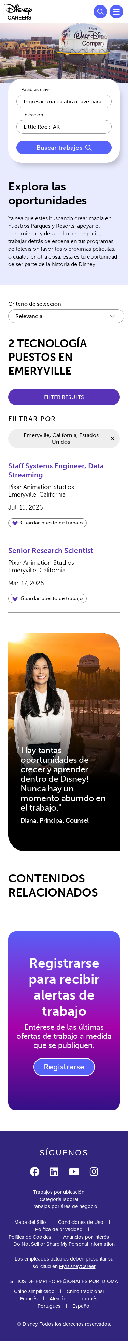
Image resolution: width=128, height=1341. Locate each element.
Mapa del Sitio (30, 1222)
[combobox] (64, 127)
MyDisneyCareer (77, 1266)
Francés (29, 1298)
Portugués (49, 1306)
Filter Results (64, 397)
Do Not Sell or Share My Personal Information (64, 1244)
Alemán (57, 1298)
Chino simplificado (34, 1291)
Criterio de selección (34, 304)
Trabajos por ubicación (58, 1192)
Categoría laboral (59, 1199)
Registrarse (64, 1066)
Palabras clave (36, 89)
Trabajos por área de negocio (64, 1206)
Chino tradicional (85, 1291)
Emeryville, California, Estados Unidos (61, 438)
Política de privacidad (59, 1229)
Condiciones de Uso (80, 1222)
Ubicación (32, 115)
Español (81, 1306)
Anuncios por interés (86, 1237)
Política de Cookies (30, 1237)
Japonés (87, 1298)
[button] (47, 522)
